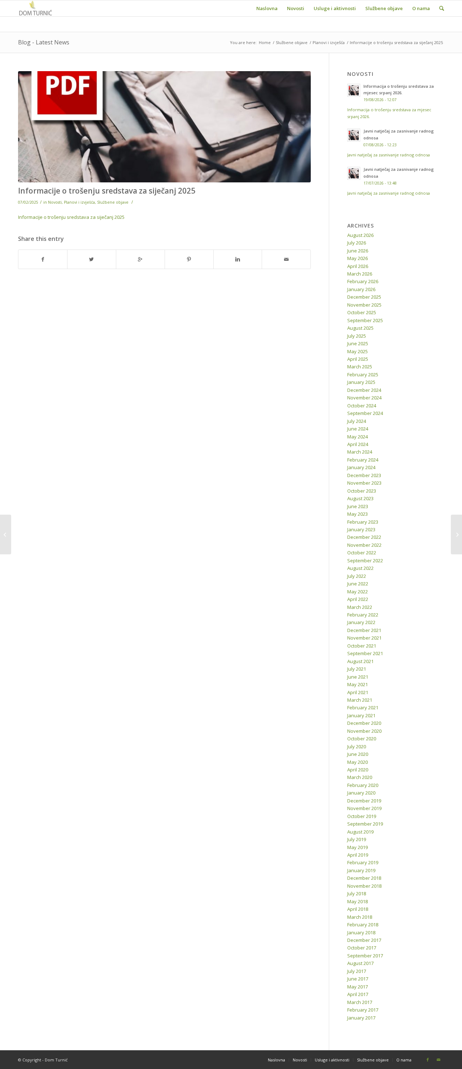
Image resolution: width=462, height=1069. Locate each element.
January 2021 (361, 715)
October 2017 (361, 947)
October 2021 (361, 645)
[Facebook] (427, 1059)
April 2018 (357, 909)
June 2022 (357, 583)
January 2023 (361, 529)
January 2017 (361, 1017)
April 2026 (357, 266)
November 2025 (364, 305)
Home (265, 42)
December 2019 (364, 800)
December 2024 (364, 390)
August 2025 (360, 328)
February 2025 (362, 374)
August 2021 (360, 661)
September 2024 (365, 413)
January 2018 (361, 932)
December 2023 (364, 475)
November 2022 (364, 545)
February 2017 (362, 1010)
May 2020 (357, 762)
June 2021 (357, 677)
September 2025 (365, 320)
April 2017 (357, 994)
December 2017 (364, 940)
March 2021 (359, 700)
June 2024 (357, 428)
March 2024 (359, 452)
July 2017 (356, 971)
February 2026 (362, 281)
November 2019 (364, 808)
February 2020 (362, 785)
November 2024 (364, 397)
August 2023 (360, 498)
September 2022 (365, 560)
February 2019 (362, 862)
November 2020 (364, 731)
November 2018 (364, 886)
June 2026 (357, 250)
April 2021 (357, 692)
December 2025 (364, 297)
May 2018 (357, 901)
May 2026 (357, 258)
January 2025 (361, 382)
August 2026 (360, 235)
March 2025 (359, 366)
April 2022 (357, 599)
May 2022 (357, 591)
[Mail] (438, 1059)
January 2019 (361, 870)
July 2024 (356, 421)
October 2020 (361, 738)
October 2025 (361, 312)
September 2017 (365, 955)
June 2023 (357, 506)
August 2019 (360, 831)
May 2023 (357, 514)
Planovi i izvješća (329, 42)
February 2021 (362, 707)
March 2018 (359, 917)
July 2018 (356, 893)
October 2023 (361, 491)
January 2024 (361, 467)
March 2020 (359, 777)
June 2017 (357, 978)
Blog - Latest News (43, 42)
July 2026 (356, 242)
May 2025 (357, 351)
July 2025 (356, 336)
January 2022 (361, 622)
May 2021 (357, 684)
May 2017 (357, 986)
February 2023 (362, 522)
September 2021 (365, 653)
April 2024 (357, 444)
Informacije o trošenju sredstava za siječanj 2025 (106, 191)
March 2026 (359, 274)
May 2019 (357, 847)
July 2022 (356, 576)
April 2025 (357, 359)
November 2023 (364, 483)
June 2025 (357, 343)
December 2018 (364, 878)
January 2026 (361, 289)
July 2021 (356, 669)
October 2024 (361, 405)
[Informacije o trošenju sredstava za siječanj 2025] (164, 126)
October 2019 (361, 816)
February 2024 (362, 459)
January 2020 (361, 792)
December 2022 (364, 537)
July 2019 (356, 839)
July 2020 (356, 746)
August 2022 (360, 568)
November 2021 (364, 638)
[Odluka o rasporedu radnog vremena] (5, 534)
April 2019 (357, 855)
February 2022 (362, 614)
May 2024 (357, 436)
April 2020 (357, 769)
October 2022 (361, 552)
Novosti (55, 202)
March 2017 (359, 1002)
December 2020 (364, 723)
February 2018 (362, 924)
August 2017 (360, 963)
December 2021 (364, 630)
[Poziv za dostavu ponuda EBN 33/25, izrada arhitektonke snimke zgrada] (456, 534)
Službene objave (292, 42)
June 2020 (357, 754)
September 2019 (365, 824)
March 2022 (359, 607)
